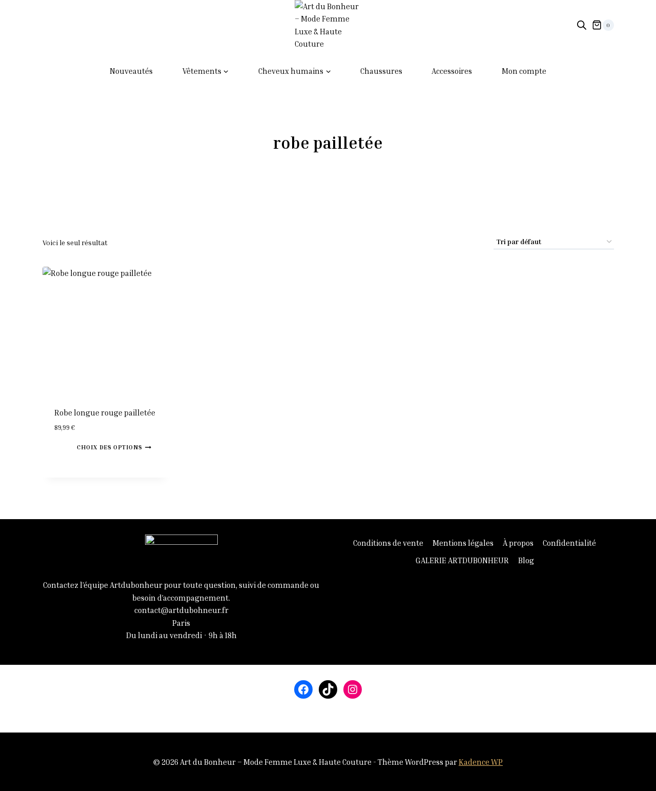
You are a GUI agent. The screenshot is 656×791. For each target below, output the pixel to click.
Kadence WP (481, 761)
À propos (518, 542)
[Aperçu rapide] (72, 446)
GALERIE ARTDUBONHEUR (462, 560)
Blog (526, 560)
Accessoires (452, 70)
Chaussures (381, 70)
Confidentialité (569, 542)
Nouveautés (131, 70)
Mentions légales (463, 542)
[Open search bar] (582, 25)
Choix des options (109, 447)
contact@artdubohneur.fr (181, 610)
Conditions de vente (388, 542)
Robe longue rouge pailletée (104, 412)
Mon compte (524, 70)
